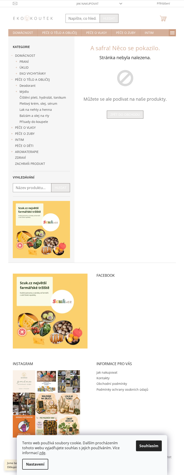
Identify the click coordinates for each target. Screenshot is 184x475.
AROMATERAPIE (27, 152)
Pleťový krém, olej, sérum (38, 103)
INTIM (19, 139)
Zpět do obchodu (125, 114)
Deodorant (27, 85)
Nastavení (35, 464)
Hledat (109, 18)
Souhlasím (148, 445)
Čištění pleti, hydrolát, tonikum (43, 97)
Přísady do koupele (34, 122)
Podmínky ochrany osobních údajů (122, 389)
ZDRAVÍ (20, 157)
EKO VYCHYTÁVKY (33, 73)
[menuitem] (22, 32)
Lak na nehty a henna (36, 109)
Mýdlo (24, 91)
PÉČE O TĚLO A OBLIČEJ (32, 79)
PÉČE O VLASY (25, 127)
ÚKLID (24, 67)
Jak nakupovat (88, 4)
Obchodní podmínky (111, 383)
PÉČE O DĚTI (24, 146)
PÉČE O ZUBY (25, 133)
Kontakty (103, 378)
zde (42, 452)
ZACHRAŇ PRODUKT (30, 163)
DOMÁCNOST (25, 55)
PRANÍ (24, 61)
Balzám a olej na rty (34, 115)
